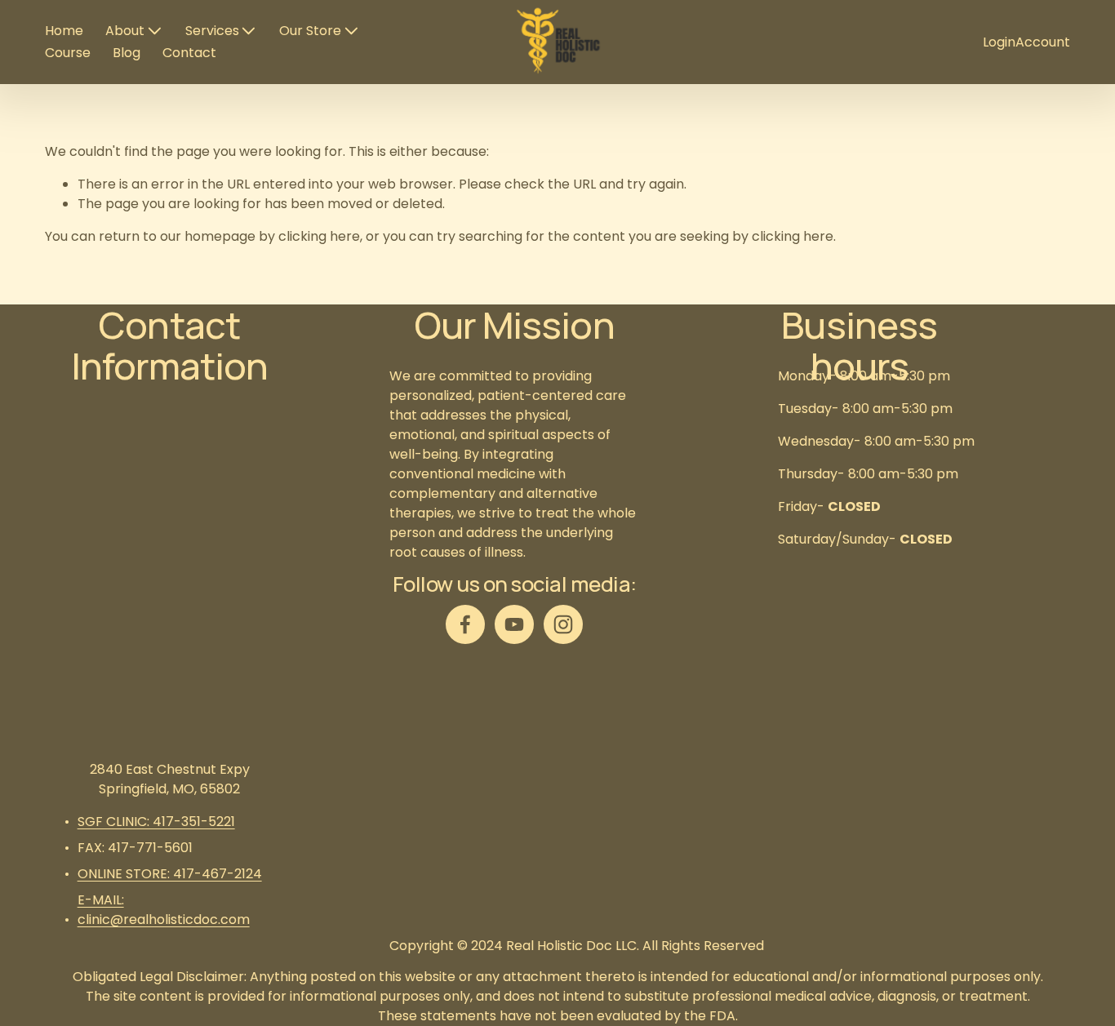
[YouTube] (514, 624)
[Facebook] (465, 624)
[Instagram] (563, 624)
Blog (126, 52)
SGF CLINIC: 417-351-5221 (156, 821)
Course (68, 52)
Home (64, 30)
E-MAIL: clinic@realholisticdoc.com (164, 910)
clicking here (319, 236)
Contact (189, 52)
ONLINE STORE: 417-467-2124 (170, 873)
